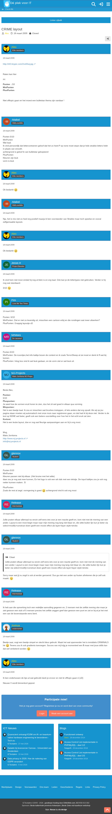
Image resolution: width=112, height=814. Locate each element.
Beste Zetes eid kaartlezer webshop (76, 806)
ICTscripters (12, 744)
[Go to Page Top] (107, 810)
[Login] (101, 4)
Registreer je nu (52, 706)
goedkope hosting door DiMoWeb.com (60, 803)
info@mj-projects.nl (12, 441)
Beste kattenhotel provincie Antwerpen (45, 806)
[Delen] (108, 38)
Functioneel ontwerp (73, 734)
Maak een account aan (62, 713)
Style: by (56, 810)
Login (41, 713)
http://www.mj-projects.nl (14, 438)
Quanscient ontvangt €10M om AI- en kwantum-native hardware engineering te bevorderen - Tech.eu (30, 737)
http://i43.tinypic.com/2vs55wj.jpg (18, 64)
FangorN (67, 748)
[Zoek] (94, 4)
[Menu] (108, 4)
